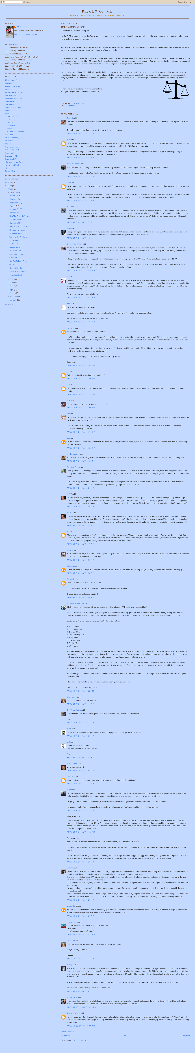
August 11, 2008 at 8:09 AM (81, 1026)
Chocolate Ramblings (13, 108)
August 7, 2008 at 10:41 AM (81, 298)
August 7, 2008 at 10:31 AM (81, 238)
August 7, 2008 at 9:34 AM (80, 201)
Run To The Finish (12, 150)
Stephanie (71, 566)
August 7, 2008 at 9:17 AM (80, 134)
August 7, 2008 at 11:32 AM (81, 395)
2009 (10, 186)
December (14, 192)
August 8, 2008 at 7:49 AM (80, 771)
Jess (69, 414)
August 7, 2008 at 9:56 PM (80, 736)
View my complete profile (25, 34)
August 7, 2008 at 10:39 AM (81, 271)
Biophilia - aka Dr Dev (13, 98)
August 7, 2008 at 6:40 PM (80, 597)
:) (67, 372)
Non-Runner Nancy (12, 147)
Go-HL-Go (9, 123)
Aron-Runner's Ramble (13, 92)
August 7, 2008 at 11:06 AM (81, 379)
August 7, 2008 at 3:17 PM (80, 544)
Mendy (69, 965)
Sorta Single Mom (12, 159)
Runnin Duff (9, 153)
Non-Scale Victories (17, 230)
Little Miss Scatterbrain (18, 227)
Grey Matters (10, 126)
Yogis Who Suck (15, 275)
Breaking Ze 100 (15, 209)
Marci (69, 729)
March (12, 293)
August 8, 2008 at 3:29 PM (80, 900)
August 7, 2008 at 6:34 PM (80, 573)
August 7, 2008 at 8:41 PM (80, 704)
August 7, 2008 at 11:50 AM (81, 408)
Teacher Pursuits (73, 1013)
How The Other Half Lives (19, 216)
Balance (71, 105)
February (13, 297)
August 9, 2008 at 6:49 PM (80, 991)
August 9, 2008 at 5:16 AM (80, 916)
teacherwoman (72, 454)
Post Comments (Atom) (81, 1040)
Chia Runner (10, 101)
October (13, 199)
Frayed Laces (72, 997)
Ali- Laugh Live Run (12, 86)
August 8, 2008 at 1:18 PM (80, 862)
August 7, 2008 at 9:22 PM (80, 723)
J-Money (8, 129)
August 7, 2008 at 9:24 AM (80, 158)
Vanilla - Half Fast (12, 165)
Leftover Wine (14, 247)
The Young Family (74, 710)
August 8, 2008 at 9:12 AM (80, 811)
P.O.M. (19, 26)
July (12, 279)
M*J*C (69, 494)
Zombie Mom (10, 171)
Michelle (70, 550)
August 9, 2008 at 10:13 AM (81, 935)
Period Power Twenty (17, 272)
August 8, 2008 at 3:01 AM (80, 757)
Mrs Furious (9, 144)
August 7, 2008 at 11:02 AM (81, 366)
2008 (10, 189)
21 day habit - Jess (12, 80)
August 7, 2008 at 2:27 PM (80, 488)
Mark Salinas (72, 763)
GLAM (7, 120)
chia (68, 304)
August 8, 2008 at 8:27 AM (80, 784)
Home (126, 1035)
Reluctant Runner (73, 467)
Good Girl (13, 258)
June (12, 283)
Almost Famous (15, 220)
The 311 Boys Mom (74, 244)
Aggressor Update (16, 254)
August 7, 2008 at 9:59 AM (80, 222)
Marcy (69, 140)
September (14, 203)
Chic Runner (10, 104)
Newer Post (65, 1035)
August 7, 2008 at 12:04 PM (81, 432)
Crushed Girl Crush (16, 268)
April (12, 290)
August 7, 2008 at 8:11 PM (80, 691)
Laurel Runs (9, 141)
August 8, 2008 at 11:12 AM (81, 832)
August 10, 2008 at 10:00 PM (81, 1007)
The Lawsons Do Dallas (14, 162)
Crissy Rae (71, 906)
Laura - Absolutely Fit (13, 138)
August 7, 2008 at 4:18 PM (80, 560)
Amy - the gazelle (74, 164)
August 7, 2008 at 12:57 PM (81, 461)
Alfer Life (8, 83)
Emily (7, 113)
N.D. (68, 207)
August (13, 206)
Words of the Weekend (18, 237)
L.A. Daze (9, 135)
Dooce (7, 111)
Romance (70, 328)
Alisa (69, 790)
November (14, 196)
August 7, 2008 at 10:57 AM (81, 322)
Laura (69, 183)
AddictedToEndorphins (75, 603)
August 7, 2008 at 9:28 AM (80, 177)
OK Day (12, 265)
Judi (68, 401)
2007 (10, 304)
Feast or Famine (15, 233)
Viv (6, 168)
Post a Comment (67, 1032)
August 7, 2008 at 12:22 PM (81, 448)
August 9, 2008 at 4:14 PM (80, 959)
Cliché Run (13, 244)
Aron (69, 228)
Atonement (13, 240)
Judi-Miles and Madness (14, 132)
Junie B (70, 118)
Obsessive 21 (14, 223)
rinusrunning (71, 922)
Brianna (70, 868)
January (13, 300)
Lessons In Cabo (15, 213)
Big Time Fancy (11, 95)
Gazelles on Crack (12, 117)
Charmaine (71, 697)
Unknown (70, 777)
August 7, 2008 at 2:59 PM (80, 507)
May (12, 286)
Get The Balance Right (18, 261)
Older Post (186, 1035)
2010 (10, 182)
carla (69, 742)
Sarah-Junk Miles (12, 156)
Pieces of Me (97, 11)
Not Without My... (16, 251)
